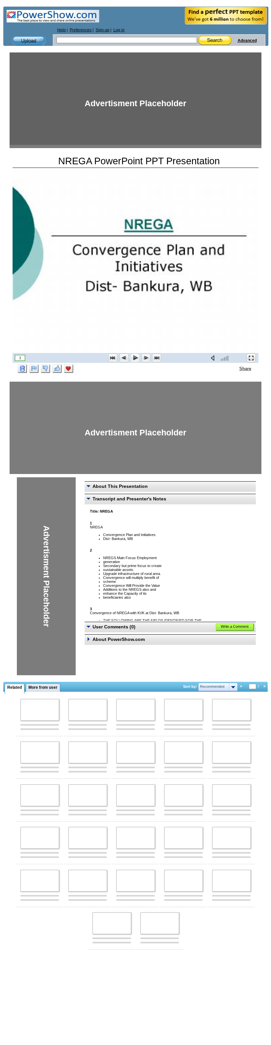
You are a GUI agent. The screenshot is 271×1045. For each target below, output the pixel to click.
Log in (119, 30)
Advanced (247, 40)
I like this (57, 368)
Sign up (102, 30)
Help (61, 30)
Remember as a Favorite (68, 368)
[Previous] (124, 358)
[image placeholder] (39, 710)
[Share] (235, 368)
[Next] (146, 358)
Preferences (81, 30)
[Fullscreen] (251, 358)
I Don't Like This (45, 368)
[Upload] (29, 41)
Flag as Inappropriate (34, 368)
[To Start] (113, 358)
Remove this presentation (22, 368)
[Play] (135, 358)
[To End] (157, 358)
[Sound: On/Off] (214, 358)
